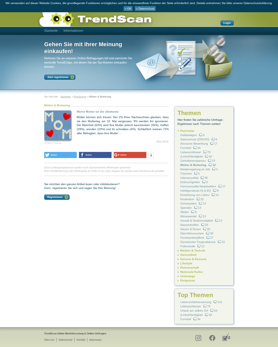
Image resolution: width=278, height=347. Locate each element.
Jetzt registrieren (57, 77)
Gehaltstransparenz (193, 160)
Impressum (95, 339)
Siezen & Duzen (190, 229)
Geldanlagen (188, 135)
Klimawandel (188, 216)
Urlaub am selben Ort (194, 310)
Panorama (187, 130)
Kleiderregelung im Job (195, 169)
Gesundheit (188, 254)
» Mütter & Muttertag (99, 96)
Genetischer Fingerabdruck (198, 242)
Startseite (51, 30)
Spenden (186, 207)
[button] (60, 155)
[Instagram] (198, 337)
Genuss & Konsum (193, 259)
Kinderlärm (187, 199)
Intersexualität (189, 177)
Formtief (185, 147)
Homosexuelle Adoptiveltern (198, 186)
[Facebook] (212, 337)
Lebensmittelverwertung (195, 302)
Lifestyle (186, 263)
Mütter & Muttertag (193, 165)
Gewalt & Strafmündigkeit (196, 220)
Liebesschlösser (190, 152)
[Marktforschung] (226, 337)
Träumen (186, 173)
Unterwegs (187, 276)
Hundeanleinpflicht (192, 237)
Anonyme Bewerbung (194, 143)
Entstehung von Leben (194, 195)
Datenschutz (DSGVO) (194, 139)
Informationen (73, 30)
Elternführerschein (192, 233)
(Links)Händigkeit (191, 156)
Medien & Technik (192, 250)
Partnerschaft (189, 267)
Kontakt (81, 339)
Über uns (49, 339)
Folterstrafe (187, 246)
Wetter (184, 212)
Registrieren (54, 197)
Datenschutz (65, 339)
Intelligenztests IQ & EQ (195, 190)
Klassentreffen (189, 224)
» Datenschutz (145, 8)
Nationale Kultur (191, 271)
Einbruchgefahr (190, 182)
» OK (128, 8)
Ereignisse (187, 280)
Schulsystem (188, 203)
